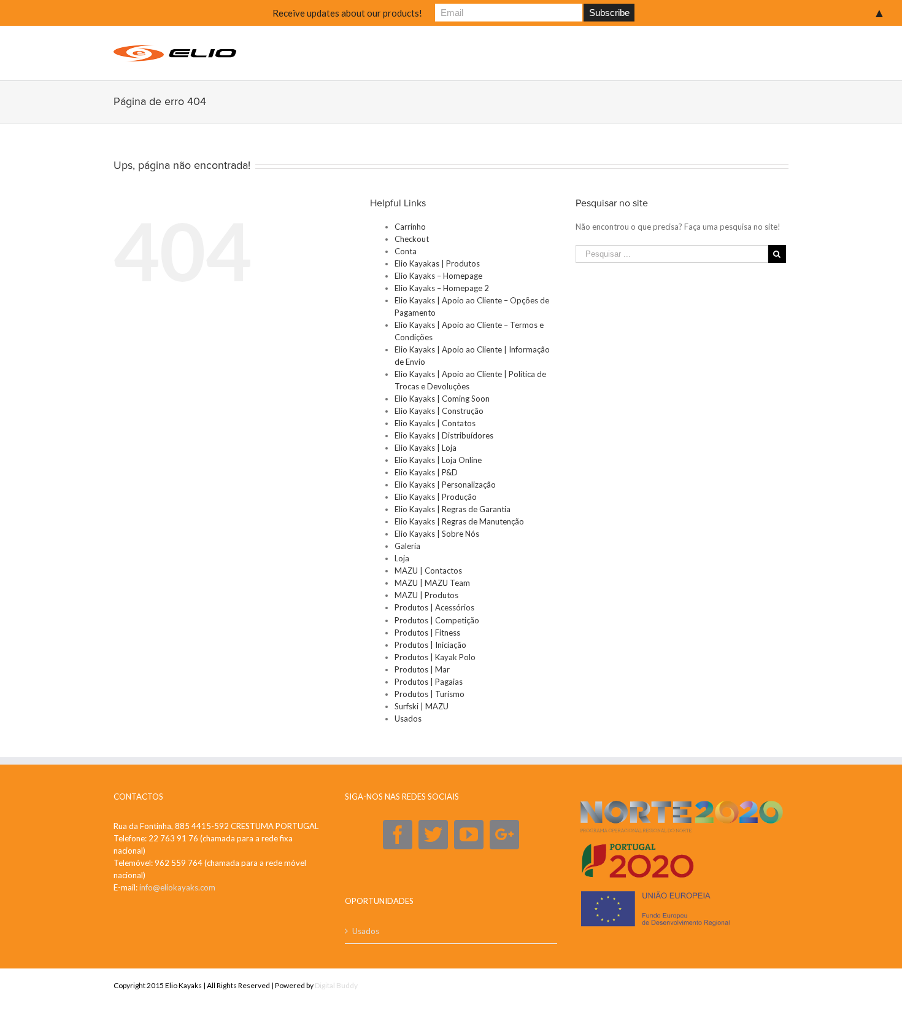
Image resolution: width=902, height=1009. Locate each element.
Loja (402, 558)
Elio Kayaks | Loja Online (438, 460)
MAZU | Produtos (426, 595)
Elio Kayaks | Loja (426, 448)
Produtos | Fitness (427, 632)
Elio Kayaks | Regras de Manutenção (459, 521)
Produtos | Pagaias (429, 682)
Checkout (412, 239)
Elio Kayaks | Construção (439, 411)
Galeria (407, 546)
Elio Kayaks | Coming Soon (442, 398)
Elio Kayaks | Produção (436, 497)
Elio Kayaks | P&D (426, 472)
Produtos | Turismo (429, 694)
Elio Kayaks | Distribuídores (444, 435)
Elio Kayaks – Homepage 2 (442, 288)
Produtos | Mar (422, 669)
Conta (406, 251)
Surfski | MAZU (422, 706)
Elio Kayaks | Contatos (435, 423)
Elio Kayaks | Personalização (445, 484)
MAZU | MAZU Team (432, 583)
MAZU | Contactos (428, 570)
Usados (408, 718)
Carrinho (410, 227)
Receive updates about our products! (347, 12)
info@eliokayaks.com (177, 887)
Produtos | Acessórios (434, 607)
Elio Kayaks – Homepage (438, 276)
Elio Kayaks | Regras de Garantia (453, 509)
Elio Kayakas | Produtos (437, 263)
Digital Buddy (336, 985)
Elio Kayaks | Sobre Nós (437, 534)
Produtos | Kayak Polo (435, 657)
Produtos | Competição (437, 620)
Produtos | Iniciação (430, 645)
